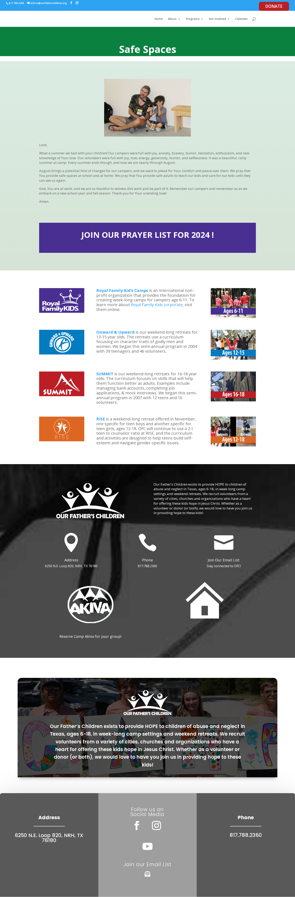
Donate (274, 6)
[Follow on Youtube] (147, 846)
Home (159, 19)
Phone (147, 560)
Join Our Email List (224, 560)
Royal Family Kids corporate (157, 304)
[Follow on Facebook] (137, 826)
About (172, 19)
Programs (192, 19)
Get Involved (217, 19)
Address (71, 560)
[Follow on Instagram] (157, 826)
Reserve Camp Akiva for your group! (90, 636)
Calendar (241, 19)
